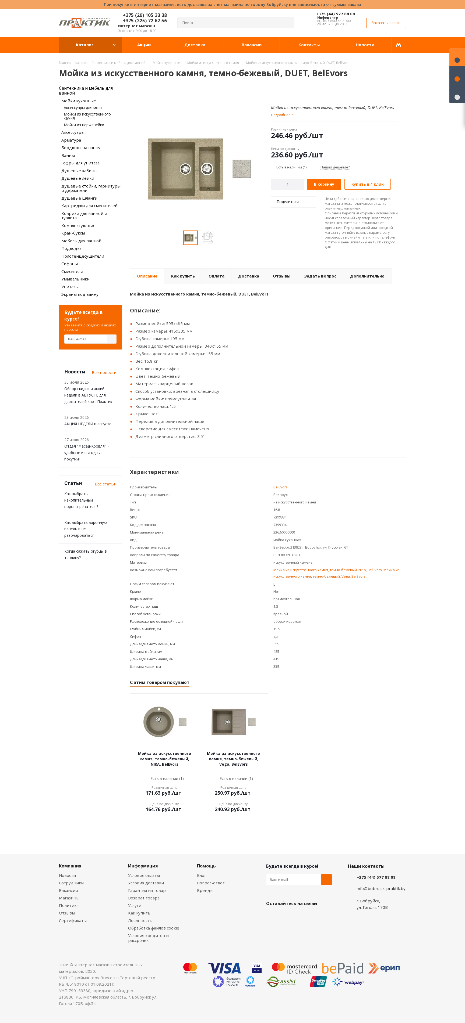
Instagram (298, 916)
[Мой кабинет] (399, 45)
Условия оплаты (144, 875)
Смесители (72, 271)
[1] (273, 95)
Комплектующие (78, 225)
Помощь (206, 866)
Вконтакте (271, 916)
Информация (143, 866)
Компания (70, 866)
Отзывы (67, 913)
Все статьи (106, 484)
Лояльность (140, 920)
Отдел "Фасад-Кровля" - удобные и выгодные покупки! (86, 453)
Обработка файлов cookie (153, 928)
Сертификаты (73, 920)
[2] (278, 95)
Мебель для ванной (81, 240)
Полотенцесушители (82, 256)
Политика (69, 905)
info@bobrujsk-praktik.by (381, 888)
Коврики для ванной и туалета (84, 216)
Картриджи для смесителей (89, 205)
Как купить (139, 913)
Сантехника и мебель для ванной (86, 90)
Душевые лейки (77, 178)
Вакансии (68, 890)
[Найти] (287, 22)
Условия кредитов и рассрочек (148, 938)
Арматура (71, 140)
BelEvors (280, 487)
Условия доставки (146, 882)
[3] (283, 95)
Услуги (134, 905)
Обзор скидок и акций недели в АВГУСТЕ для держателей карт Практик (88, 395)
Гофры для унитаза (80, 162)
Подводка (71, 248)
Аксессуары (72, 132)
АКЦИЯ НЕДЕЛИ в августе (87, 423)
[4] (288, 95)
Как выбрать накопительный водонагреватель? (81, 500)
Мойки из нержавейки (84, 124)
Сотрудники (71, 882)
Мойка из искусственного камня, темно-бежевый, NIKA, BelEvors (327, 569)
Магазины (69, 897)
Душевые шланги (79, 198)
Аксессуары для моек (83, 107)
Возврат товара (144, 897)
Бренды (205, 890)
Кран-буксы (73, 233)
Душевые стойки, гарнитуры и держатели (91, 188)
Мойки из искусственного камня (87, 116)
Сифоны (69, 263)
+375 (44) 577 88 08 (335, 13)
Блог (201, 875)
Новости (67, 875)
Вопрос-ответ (211, 882)
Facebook (285, 916)
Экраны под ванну (79, 294)
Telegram (312, 916)
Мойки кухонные (78, 100)
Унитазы (70, 286)
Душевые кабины (79, 170)
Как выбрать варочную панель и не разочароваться (85, 529)
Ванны (68, 155)
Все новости (104, 372)
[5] (294, 95)
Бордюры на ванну (80, 147)
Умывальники (75, 279)
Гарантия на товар (147, 890)
